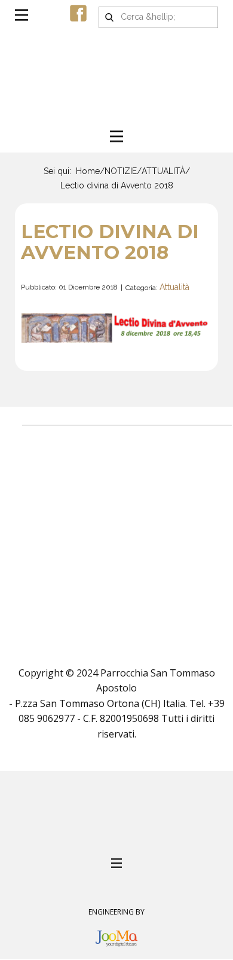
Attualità (174, 287)
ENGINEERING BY (116, 912)
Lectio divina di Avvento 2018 (110, 242)
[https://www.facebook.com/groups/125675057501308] (78, 13)
